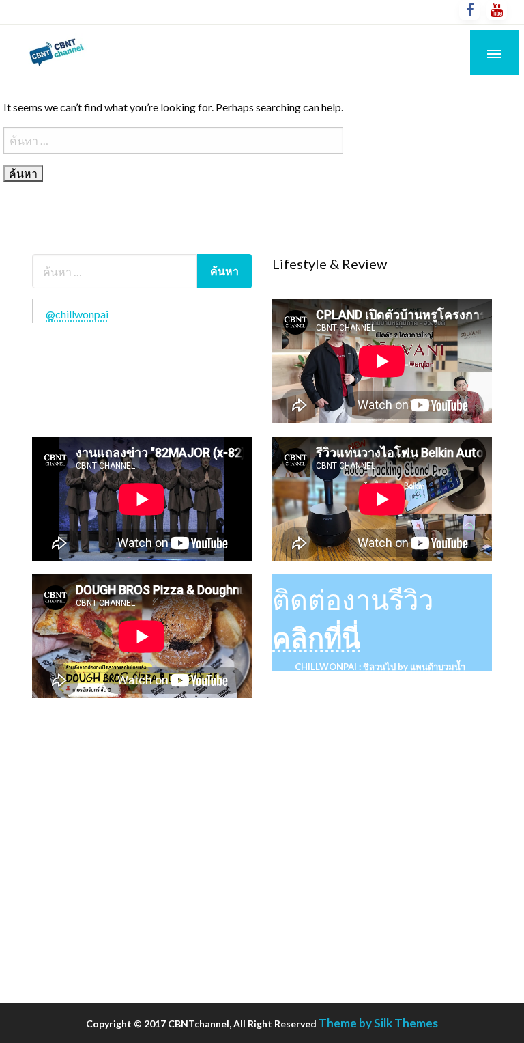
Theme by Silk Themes (378, 1023)
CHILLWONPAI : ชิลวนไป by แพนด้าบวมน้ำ (380, 666)
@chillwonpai (77, 313)
